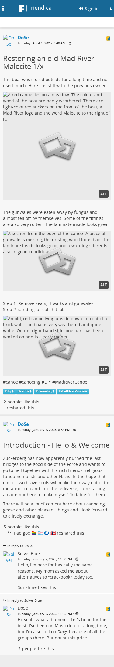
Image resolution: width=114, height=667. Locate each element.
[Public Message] (70, 43)
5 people (13, 527)
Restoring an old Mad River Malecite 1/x (48, 62)
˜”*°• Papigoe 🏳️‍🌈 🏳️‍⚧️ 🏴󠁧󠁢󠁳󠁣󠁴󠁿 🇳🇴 (29, 533)
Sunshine (27, 587)
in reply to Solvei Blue (24, 600)
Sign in (91, 8)
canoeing (31, 382)
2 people (13, 402)
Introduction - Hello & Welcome (56, 445)
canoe (12, 382)
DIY (47, 382)
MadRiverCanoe (71, 382)
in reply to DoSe (20, 545)
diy (9, 391)
